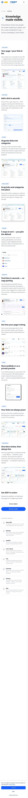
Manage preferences (13, 795)
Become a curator (13, 509)
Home (4, 11)
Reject (13, 791)
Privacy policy (11, 784)
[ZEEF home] (2, 2)
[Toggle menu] (24, 2)
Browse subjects (13, 504)
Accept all (13, 787)
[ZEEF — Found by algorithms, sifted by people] (13, 2)
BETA (6, 2)
